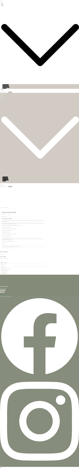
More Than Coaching (3, 267)
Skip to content (1, 0)
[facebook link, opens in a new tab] (39, 375)
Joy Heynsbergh (9, 214)
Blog (2, 207)
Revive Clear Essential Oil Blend (4, 270)
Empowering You (4, 88)
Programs (2, 5)
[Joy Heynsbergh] (2, 1)
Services (2, 4)
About (2, 96)
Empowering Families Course (5, 86)
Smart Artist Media (9, 296)
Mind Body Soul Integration (5, 84)
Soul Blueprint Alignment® (5, 85)
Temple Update (1, 254)
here (3, 241)
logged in (3, 258)
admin (2, 214)
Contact (2, 182)
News (2, 89)
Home (2, 95)
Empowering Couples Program (5, 87)
